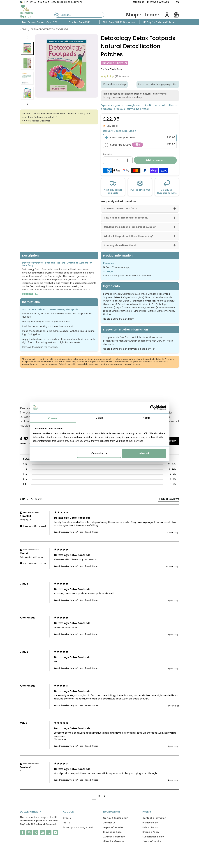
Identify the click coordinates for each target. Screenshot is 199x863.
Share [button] (95, 532)
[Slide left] (27, 37)
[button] (176, 15)
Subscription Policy (153, 836)
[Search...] (57, 15)
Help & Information (113, 827)
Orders (67, 818)
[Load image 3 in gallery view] (27, 78)
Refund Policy (150, 827)
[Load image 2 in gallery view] (27, 63)
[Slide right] (27, 104)
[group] (99, 526)
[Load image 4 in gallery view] (27, 93)
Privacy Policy (150, 822)
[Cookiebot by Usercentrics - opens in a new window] (152, 407)
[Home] (26, 11)
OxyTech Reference (114, 836)
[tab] (168, 499)
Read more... (30, 294)
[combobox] (79, 15)
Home (23, 29)
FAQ (177, 1)
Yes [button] (81, 532)
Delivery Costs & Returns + (120, 131)
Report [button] (88, 532)
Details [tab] (99, 417)
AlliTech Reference (113, 841)
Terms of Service (151, 841)
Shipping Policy (150, 832)
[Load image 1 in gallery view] (27, 48)
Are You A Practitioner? (116, 818)
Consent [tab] (53, 418)
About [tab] (146, 417)
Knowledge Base (112, 832)
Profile (66, 822)
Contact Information (154, 818)
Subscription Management (78, 827)
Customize (97, 453)
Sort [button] (23, 499)
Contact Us (109, 822)
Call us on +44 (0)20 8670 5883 (151, 1)
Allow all (144, 453)
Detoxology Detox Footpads (49, 29)
